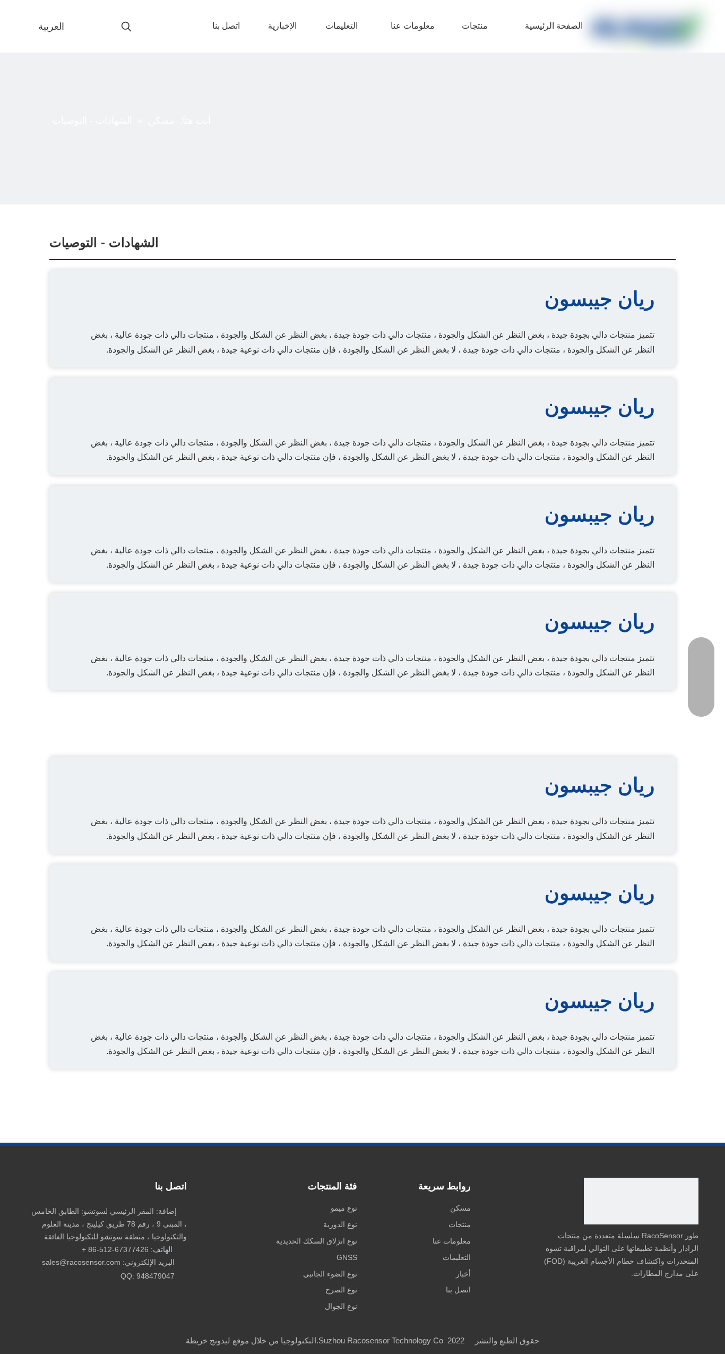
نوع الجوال (341, 1306)
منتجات (459, 1224)
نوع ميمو (344, 1208)
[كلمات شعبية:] (126, 27)
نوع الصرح (341, 1290)
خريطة (197, 1340)
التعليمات (457, 1257)
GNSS (346, 1257)
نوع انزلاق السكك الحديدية (316, 1241)
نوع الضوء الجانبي (330, 1274)
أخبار (463, 1274)
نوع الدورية (340, 1224)
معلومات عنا (452, 1241)
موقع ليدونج (229, 1340)
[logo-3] (641, 1201)
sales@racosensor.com (81, 1262)
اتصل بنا (458, 1290)
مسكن (460, 1208)
